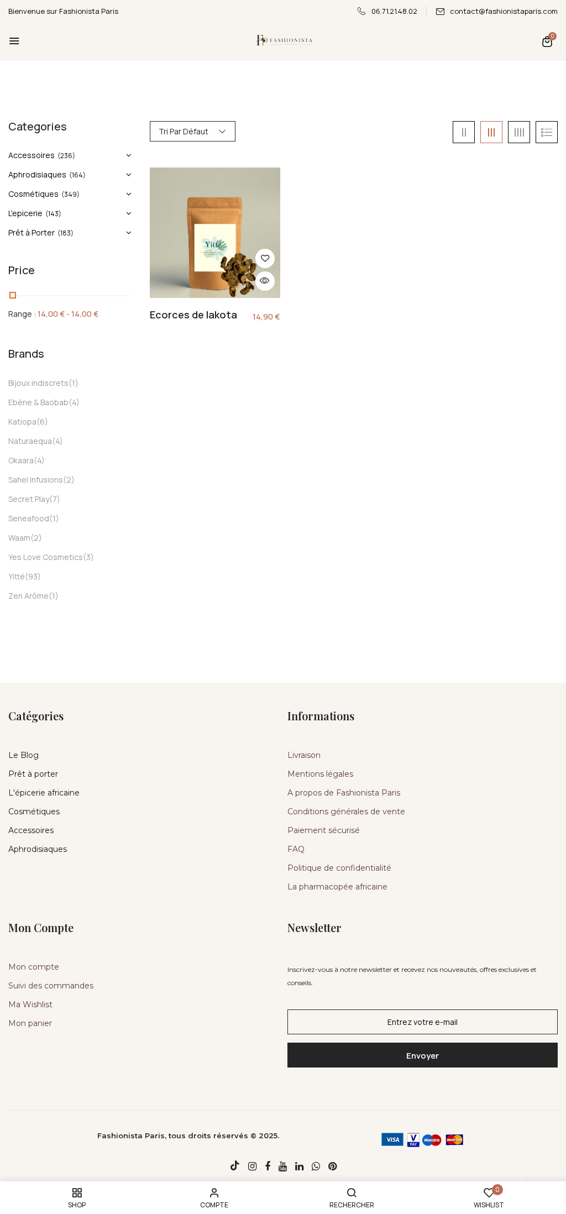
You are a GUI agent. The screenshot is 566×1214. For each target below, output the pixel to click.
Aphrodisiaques (37, 174)
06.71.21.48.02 (394, 11)
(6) (42, 421)
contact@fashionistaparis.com (504, 11)
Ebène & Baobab (38, 402)
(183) (65, 233)
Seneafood (28, 518)
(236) (66, 155)
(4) (74, 402)
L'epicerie (25, 213)
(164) (77, 175)
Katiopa (22, 421)
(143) (53, 213)
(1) (73, 383)
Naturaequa (30, 441)
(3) (88, 557)
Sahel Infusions (35, 479)
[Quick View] (265, 281)
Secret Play (28, 499)
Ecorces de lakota (193, 315)
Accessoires (31, 155)
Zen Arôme (28, 595)
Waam (19, 537)
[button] (547, 41)
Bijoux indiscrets (38, 383)
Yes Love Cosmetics (45, 557)
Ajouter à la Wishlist (265, 258)
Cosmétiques (33, 194)
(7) (54, 499)
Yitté (16, 576)
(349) (70, 194)
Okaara (21, 460)
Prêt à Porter (31, 232)
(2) (69, 479)
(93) (33, 576)
